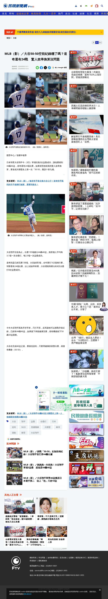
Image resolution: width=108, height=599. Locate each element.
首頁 (4, 13)
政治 (67, 13)
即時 (11, 13)
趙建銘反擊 (22, 13)
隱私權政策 (28, 594)
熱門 (60, 13)
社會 (75, 13)
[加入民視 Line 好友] (54, 399)
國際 (96, 13)
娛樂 (82, 13)
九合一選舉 (49, 13)
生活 (89, 13)
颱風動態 (36, 13)
